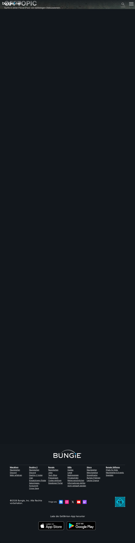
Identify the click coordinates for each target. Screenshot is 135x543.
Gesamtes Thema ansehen (18, 292)
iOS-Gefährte (13, 48)
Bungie (51, 467)
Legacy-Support (14, 59)
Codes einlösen (54, 480)
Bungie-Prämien (93, 478)
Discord (13, 472)
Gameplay (11, 27)
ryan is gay (9, 432)
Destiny (11, 3)
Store (89, 467)
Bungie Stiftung (113, 467)
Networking (12, 35)
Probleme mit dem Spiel (18, 41)
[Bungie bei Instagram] (67, 502)
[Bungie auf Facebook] (61, 502)
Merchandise (92, 472)
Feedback (11, 20)
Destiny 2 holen (35, 475)
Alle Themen (12, 14)
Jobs (50, 472)
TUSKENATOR (11, 237)
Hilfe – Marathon (14, 72)
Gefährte (10, 62)
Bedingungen (73, 475)
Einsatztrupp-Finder (37, 480)
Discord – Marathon (16, 75)
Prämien (10, 22)
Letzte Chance (93, 480)
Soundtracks (92, 475)
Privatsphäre (73, 478)
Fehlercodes (12, 33)
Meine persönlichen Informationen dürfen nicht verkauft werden (77, 483)
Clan (31, 478)
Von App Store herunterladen (52, 525)
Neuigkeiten (15, 470)
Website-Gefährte (15, 46)
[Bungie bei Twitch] (85, 502)
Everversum (12, 38)
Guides (70, 470)
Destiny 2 (11, 17)
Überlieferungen (14, 25)
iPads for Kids (112, 470)
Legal (70, 472)
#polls (17, 282)
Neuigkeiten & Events (115, 472)
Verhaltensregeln (14, 78)
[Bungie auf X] (73, 502)
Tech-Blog (52, 475)
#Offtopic (8, 282)
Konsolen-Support (15, 56)
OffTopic (10, 69)
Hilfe (8, 30)
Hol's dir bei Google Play (82, 525)
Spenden (109, 475)
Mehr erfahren (16, 475)
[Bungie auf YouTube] (79, 502)
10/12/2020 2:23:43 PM (29, 298)
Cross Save (34, 488)
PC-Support (12, 54)
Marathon (14, 467)
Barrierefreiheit (14, 43)
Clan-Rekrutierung (15, 64)
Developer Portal (55, 483)
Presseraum (53, 478)
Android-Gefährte (15, 51)
